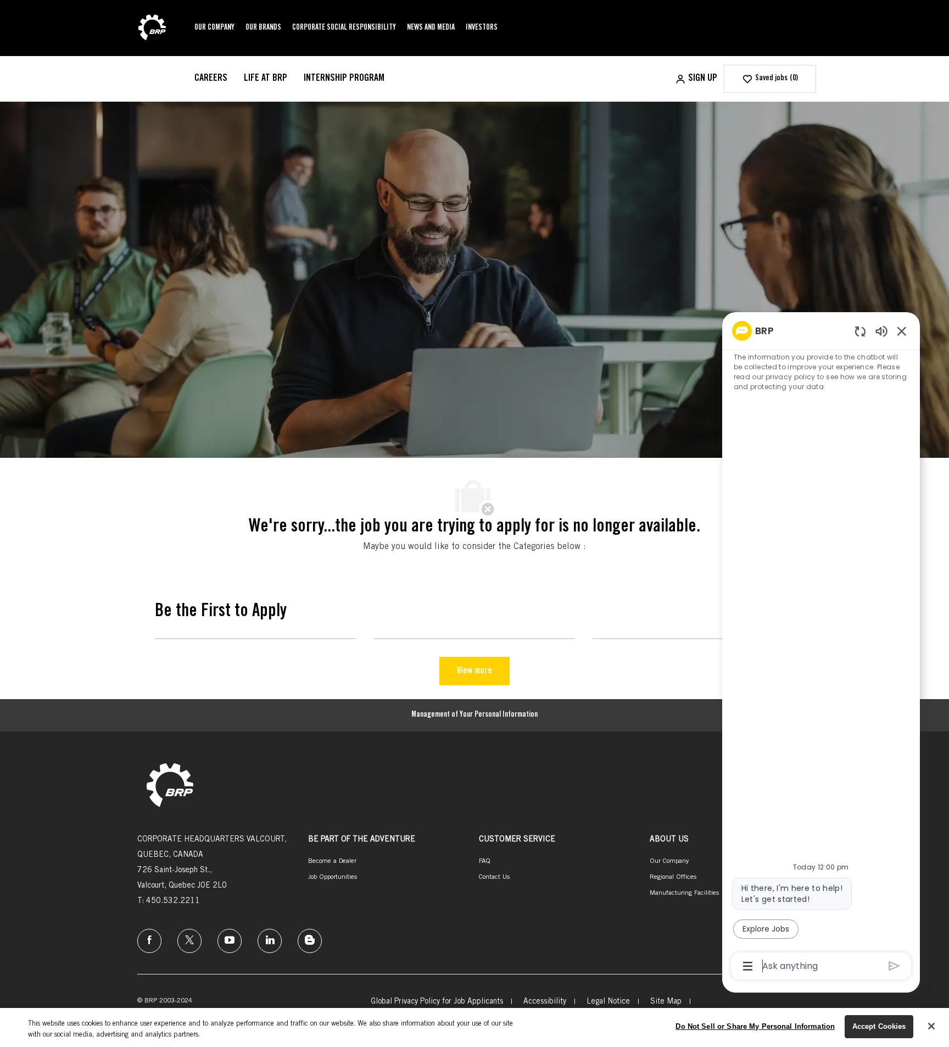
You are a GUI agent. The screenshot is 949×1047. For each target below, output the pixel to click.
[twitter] (189, 941)
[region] (821, 647)
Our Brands (263, 28)
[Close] (931, 1026)
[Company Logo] (152, 28)
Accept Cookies (879, 1026)
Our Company (214, 28)
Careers (210, 79)
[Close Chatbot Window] (902, 331)
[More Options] (748, 966)
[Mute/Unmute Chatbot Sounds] (881, 331)
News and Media (431, 28)
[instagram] (229, 941)
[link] (170, 786)
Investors (482, 28)
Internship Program (344, 79)
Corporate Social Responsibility (344, 28)
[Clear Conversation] (860, 331)
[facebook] (149, 941)
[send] (894, 966)
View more (474, 671)
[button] (696, 79)
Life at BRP (265, 79)
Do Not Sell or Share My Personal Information (755, 1026)
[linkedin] (270, 941)
